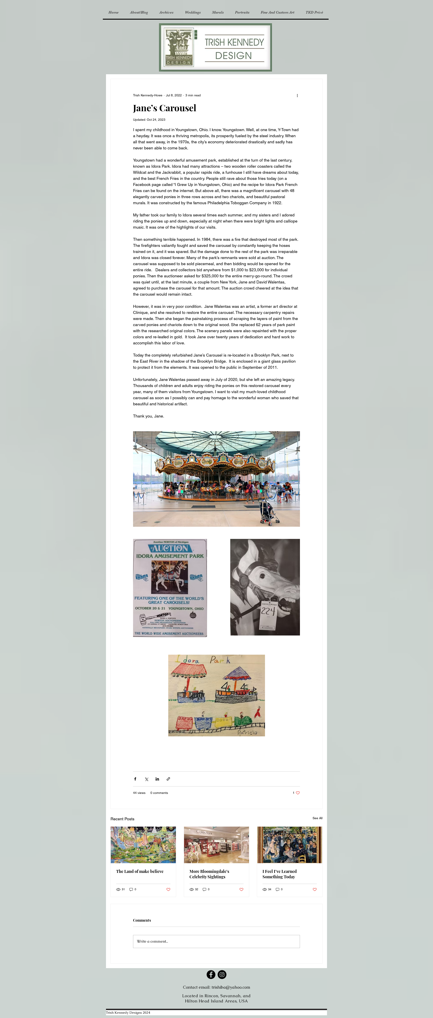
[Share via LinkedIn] (157, 779)
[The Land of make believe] (143, 845)
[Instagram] (222, 974)
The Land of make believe (140, 871)
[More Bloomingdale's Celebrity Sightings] (216, 845)
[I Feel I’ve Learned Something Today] (289, 845)
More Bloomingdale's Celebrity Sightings (209, 874)
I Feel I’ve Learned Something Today (280, 874)
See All (317, 818)
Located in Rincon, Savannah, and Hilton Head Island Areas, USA (216, 998)
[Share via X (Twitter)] (146, 779)
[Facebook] (211, 974)
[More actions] (297, 95)
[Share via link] (168, 779)
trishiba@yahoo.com (231, 987)
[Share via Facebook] (135, 779)
